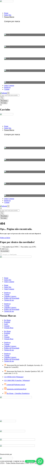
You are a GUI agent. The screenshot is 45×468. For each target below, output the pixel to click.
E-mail (2, 249)
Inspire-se (7, 87)
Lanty (6, 324)
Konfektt (7, 322)
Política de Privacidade (11, 298)
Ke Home (7, 320)
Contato (6, 89)
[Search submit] (2, 98)
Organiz (7, 326)
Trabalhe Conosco (10, 296)
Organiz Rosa (8, 328)
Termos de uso (9, 300)
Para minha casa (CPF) (28, 247)
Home (6, 13)
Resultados (4, 100)
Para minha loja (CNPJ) (10, 247)
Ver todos (4, 103)
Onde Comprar (9, 85)
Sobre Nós (7, 15)
